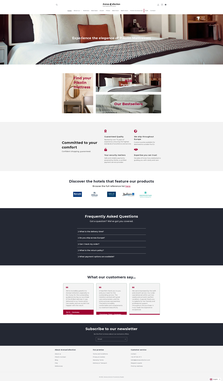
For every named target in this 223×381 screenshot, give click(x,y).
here (127, 186)
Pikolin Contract (60, 357)
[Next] (219, 39)
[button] (57, 5)
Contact (133, 354)
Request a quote (136, 363)
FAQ (56, 363)
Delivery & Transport (100, 363)
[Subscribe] (125, 339)
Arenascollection (108, 377)
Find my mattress (137, 366)
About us (58, 354)
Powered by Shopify (118, 377)
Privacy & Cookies (99, 357)
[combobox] (215, 379)
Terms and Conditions (100, 354)
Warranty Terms (98, 360)
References (59, 366)
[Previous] (3, 39)
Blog (56, 360)
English (215, 379)
